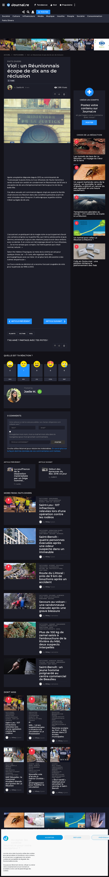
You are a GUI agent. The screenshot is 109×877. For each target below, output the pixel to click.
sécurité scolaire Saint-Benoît (58, 777)
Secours (52, 533)
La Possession (54, 567)
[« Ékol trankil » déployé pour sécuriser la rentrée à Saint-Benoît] (60, 754)
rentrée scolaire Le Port (59, 725)
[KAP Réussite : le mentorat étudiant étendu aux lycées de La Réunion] (14, 754)
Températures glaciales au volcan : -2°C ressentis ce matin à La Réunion (89, 214)
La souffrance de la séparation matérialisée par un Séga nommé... (22, 475)
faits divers (50, 662)
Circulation (43, 567)
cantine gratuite (58, 716)
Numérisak (9, 773)
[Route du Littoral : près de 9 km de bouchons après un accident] (20, 571)
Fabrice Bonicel (57, 767)
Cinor (37, 764)
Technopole (33, 772)
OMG (10, 379)
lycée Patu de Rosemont (56, 772)
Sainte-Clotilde (34, 770)
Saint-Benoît (43, 533)
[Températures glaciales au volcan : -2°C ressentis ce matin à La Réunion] (89, 202)
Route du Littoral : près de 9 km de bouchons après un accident (53, 577)
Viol (31, 333)
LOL (37, 379)
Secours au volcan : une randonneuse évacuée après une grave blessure (52, 606)
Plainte (12, 333)
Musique (50, 16)
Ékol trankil (56, 765)
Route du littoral (56, 568)
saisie (51, 627)
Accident (52, 565)
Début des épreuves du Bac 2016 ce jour (58, 471)
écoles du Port (57, 723)
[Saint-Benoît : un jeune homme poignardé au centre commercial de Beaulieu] (20, 666)
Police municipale (55, 500)
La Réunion (43, 532)
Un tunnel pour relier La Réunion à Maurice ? (85, 239)
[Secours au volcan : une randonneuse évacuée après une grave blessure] (20, 601)
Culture (16, 16)
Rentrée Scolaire (58, 774)
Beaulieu (60, 660)
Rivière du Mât (53, 625)
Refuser (77, 837)
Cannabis (52, 624)
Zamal (58, 629)
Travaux (32, 720)
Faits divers (8, 20)
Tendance (42, 5)
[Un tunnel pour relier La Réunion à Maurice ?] (89, 228)
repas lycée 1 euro (12, 775)
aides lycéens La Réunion (11, 766)
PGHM (41, 597)
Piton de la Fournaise (51, 597)
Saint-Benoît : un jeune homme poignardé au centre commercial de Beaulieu (52, 673)
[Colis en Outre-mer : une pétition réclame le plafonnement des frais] (89, 251)
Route (31, 768)
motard (42, 568)
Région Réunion (34, 767)
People (70, 16)
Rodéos (42, 501)
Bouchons (60, 565)
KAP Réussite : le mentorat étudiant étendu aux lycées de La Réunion (14, 781)
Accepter (49, 837)
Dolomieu (52, 595)
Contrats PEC (57, 721)
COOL (50, 379)
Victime (22, 333)
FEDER (31, 765)
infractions (43, 500)
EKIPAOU (8, 768)
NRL (47, 568)
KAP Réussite (10, 770)
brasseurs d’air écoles (57, 714)
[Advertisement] (54, 30)
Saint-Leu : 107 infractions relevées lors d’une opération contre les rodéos (52, 511)
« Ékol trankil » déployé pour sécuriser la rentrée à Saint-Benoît (59, 784)
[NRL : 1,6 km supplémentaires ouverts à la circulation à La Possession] (37, 702)
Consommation (94, 16)
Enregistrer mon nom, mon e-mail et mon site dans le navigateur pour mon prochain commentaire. (32, 435)
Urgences (60, 533)
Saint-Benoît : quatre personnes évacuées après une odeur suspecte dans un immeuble (52, 544)
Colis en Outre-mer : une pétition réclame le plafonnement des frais (86, 263)
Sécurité (56, 501)
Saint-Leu (49, 501)
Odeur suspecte (53, 532)
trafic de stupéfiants (47, 629)
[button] (3, 5)
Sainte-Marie (43, 627)
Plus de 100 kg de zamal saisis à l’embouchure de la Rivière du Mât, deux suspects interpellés (52, 639)
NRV (23, 379)
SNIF (64, 379)
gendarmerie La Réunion (57, 769)
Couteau (42, 662)
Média (41, 16)
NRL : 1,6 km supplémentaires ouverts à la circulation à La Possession (36, 729)
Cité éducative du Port (58, 719)
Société (6, 16)
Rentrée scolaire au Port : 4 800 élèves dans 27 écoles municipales (60, 732)
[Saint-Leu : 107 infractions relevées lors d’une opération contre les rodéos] (20, 504)
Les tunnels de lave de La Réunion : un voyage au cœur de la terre (88, 158)
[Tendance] (8, 501)
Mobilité (32, 717)
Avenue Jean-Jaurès (55, 530)
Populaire (67, 5)
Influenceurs (29, 16)
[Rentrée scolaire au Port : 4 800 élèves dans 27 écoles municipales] (60, 702)
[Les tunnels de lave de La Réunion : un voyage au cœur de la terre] (89, 146)
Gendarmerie (53, 498)
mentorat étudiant (13, 771)
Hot (55, 5)
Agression (52, 660)
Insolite (61, 16)
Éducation (55, 712)
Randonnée (43, 598)
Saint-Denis (43, 570)
